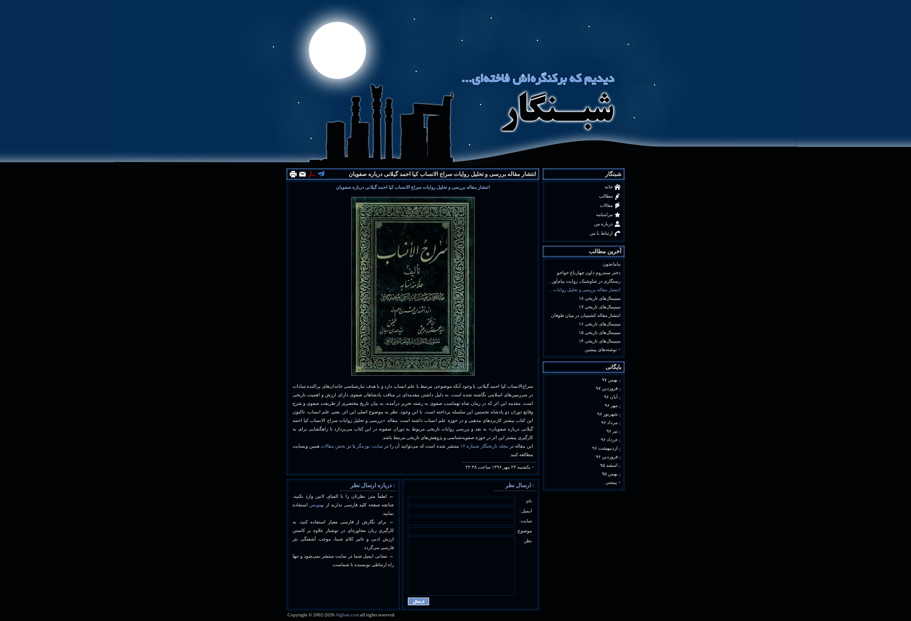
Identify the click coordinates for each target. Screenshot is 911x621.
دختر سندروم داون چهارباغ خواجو (589, 272)
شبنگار (613, 174)
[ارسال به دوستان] (302, 174)
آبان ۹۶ (611, 397)
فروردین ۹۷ (607, 388)
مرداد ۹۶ (609, 422)
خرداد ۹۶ (609, 439)
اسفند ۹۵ (609, 465)
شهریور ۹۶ (607, 414)
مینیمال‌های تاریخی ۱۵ (600, 332)
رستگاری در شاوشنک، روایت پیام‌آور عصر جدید (584, 281)
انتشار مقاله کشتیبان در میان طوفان (586, 315)
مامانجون (611, 264)
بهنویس (316, 504)
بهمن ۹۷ (610, 379)
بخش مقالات (333, 446)
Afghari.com (347, 614)
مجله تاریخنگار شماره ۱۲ (484, 446)
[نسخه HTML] (321, 173)
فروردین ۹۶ (607, 456)
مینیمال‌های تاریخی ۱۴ (600, 341)
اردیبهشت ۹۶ (605, 448)
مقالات (606, 205)
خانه (609, 186)
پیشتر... (610, 482)
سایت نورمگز (370, 446)
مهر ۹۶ (611, 405)
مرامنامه (604, 214)
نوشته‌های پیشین (601, 349)
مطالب (606, 196)
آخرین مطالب (605, 251)
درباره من (603, 223)
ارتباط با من (601, 233)
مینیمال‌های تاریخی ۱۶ (600, 324)
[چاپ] (293, 174)
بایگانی (613, 367)
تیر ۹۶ (612, 431)
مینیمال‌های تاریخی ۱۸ (600, 298)
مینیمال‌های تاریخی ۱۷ (600, 306)
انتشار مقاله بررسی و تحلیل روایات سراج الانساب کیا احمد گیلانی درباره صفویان (584, 289)
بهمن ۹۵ (610, 473)
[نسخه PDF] (311, 174)
